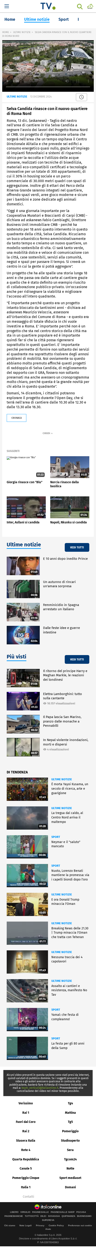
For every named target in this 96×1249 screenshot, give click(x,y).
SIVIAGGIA (54, 1216)
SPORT (55, 837)
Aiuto (48, 1229)
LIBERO (14, 1212)
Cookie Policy (56, 1225)
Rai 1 (25, 1113)
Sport (63, 19)
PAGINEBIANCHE (13, 1216)
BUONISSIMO (84, 1216)
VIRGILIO (25, 1212)
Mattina (70, 1113)
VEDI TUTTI (77, 547)
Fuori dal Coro (25, 1122)
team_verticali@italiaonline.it (40, 1087)
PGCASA (81, 1212)
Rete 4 (25, 1150)
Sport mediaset (70, 1178)
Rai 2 (25, 1131)
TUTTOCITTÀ (32, 1216)
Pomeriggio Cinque (25, 1178)
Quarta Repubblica (25, 1159)
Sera (70, 1150)
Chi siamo (9, 1225)
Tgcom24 (70, 1159)
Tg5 (70, 1122)
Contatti (28, 1197)
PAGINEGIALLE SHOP (63, 1212)
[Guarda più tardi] (81, 97)
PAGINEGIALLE (40, 1212)
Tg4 (70, 1103)
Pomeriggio (70, 1131)
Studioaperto (70, 1141)
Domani (70, 1187)
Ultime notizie (37, 19)
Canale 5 (26, 1168)
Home (9, 19)
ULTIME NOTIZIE (22, 32)
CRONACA (16, 417)
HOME (5, 32)
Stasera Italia (25, 1141)
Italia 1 (26, 1187)
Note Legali (25, 1225)
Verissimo (26, 1103)
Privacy (40, 1225)
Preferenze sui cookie (80, 1225)
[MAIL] (90, 6)
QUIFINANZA (68, 1216)
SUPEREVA (48, 1220)
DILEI (43, 1216)
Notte (70, 1168)
